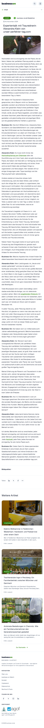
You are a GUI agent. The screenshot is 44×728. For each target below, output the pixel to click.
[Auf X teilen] (13, 480)
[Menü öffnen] (40, 4)
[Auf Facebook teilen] (18, 480)
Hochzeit (9, 439)
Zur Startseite (20, 647)
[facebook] (3, 698)
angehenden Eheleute (29, 294)
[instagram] (13, 698)
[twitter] (8, 698)
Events (7, 18)
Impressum (5, 683)
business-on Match (8, 677)
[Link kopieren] (22, 480)
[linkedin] (18, 698)
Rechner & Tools (7, 689)
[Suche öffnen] (35, 4)
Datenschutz (6, 686)
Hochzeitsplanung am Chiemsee (14, 155)
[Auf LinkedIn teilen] (9, 480)
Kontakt (4, 680)
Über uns (5, 674)
